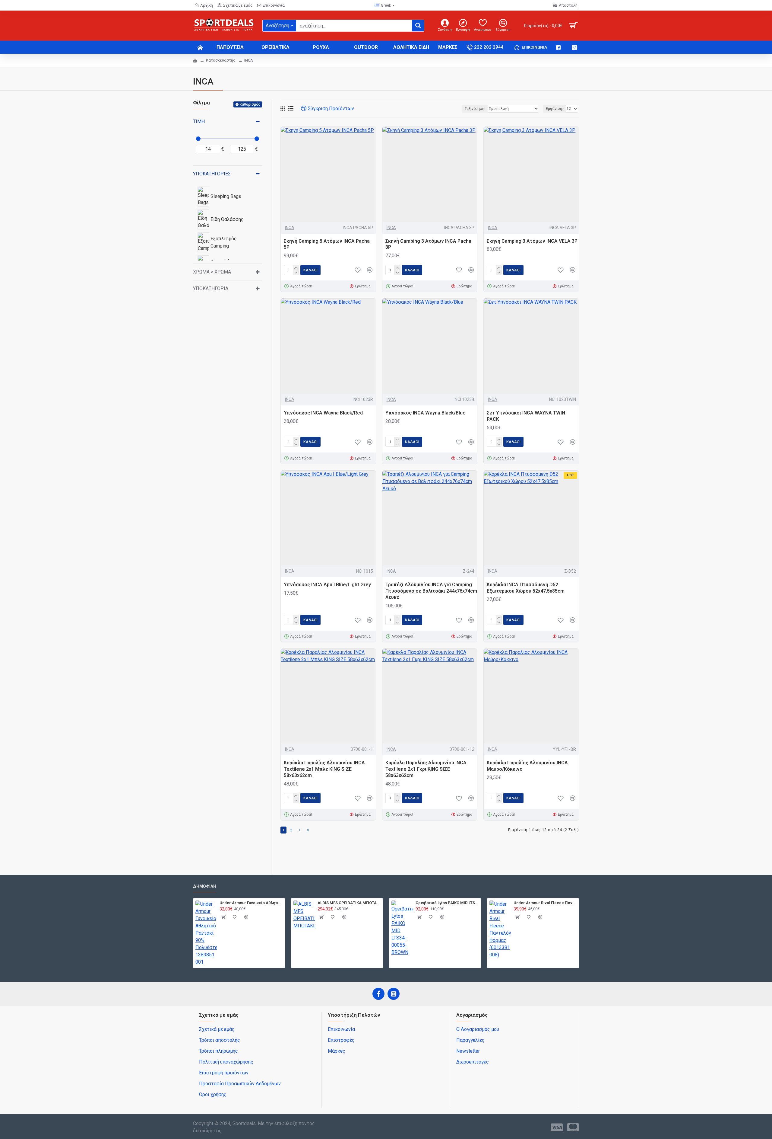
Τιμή (199, 121)
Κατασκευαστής (220, 60)
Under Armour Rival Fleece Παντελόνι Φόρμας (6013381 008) (545, 903)
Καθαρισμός (250, 104)
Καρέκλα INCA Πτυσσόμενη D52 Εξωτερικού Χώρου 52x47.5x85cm (526, 588)
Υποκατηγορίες (212, 174)
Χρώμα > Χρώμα (212, 272)
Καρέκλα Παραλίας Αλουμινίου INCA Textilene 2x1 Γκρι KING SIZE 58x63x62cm (426, 769)
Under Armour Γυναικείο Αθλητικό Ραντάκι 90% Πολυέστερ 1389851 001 (251, 903)
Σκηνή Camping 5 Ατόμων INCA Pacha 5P (327, 244)
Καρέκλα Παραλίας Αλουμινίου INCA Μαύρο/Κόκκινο (527, 766)
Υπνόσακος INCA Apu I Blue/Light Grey (327, 584)
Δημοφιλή (204, 886)
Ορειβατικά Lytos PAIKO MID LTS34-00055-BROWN (447, 903)
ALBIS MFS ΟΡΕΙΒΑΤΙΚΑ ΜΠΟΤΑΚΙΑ (349, 903)
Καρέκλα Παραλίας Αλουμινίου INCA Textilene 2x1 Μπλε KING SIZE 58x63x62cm (324, 769)
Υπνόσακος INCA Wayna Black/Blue (425, 413)
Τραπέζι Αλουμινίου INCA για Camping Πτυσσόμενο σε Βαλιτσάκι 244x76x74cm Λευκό (431, 591)
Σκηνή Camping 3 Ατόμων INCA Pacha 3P (428, 244)
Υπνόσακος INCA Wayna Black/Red (323, 413)
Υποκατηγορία (210, 288)
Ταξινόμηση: (475, 109)
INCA (289, 227)
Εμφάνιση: (554, 109)
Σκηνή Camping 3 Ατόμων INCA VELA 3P (532, 241)
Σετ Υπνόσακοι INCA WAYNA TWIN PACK (526, 416)
